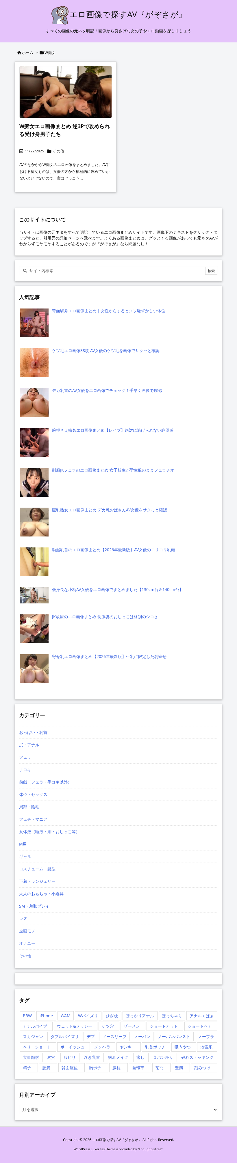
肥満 (46, 1067)
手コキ (25, 769)
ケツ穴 (108, 1026)
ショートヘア (200, 1026)
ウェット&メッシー (74, 1026)
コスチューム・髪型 (37, 869)
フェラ (25, 757)
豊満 (179, 1067)
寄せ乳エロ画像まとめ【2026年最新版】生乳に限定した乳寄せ (109, 656)
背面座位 (70, 1067)
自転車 (138, 1067)
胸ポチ (95, 1067)
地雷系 (206, 1047)
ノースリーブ (114, 1036)
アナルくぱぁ (202, 1015)
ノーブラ (206, 1036)
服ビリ (70, 1057)
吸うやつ (183, 1047)
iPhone (46, 1015)
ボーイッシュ (72, 1047)
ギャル (25, 856)
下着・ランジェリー (37, 881)
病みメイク (118, 1057)
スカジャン (33, 1036)
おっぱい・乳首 (33, 732)
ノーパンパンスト (174, 1036)
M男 (23, 844)
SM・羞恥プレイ (34, 906)
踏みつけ (202, 1067)
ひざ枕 (112, 1015)
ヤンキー (128, 1047)
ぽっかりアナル (140, 1015)
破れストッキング (197, 1057)
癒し (140, 1057)
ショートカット (164, 1026)
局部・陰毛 (29, 806)
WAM (66, 1015)
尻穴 (51, 1057)
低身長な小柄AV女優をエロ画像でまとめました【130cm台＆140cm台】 (117, 589)
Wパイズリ (88, 1015)
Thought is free (150, 1149)
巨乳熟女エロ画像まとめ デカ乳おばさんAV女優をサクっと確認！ (111, 510)
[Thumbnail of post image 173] (65, 92)
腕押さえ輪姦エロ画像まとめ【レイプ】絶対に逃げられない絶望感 (112, 430)
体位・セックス (33, 794)
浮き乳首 (92, 1057)
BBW (27, 1015)
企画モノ (27, 931)
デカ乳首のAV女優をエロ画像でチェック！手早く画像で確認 (107, 390)
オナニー (27, 943)
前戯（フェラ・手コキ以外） (45, 782)
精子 (27, 1067)
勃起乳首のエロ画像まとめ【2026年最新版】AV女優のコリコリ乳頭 (113, 549)
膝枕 (116, 1067)
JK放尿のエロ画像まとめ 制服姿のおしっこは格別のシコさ (105, 616)
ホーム (27, 52)
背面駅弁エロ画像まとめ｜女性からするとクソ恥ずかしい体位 (108, 310)
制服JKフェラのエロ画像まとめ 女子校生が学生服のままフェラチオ (113, 470)
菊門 (159, 1067)
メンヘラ (102, 1047)
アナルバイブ (35, 1026)
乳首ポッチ (155, 1047)
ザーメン (132, 1026)
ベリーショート (37, 1047)
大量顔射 (31, 1057)
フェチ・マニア (33, 819)
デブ (91, 1036)
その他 (58, 151)
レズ (23, 918)
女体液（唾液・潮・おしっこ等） (49, 831)
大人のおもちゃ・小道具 (41, 893)
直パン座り (163, 1057)
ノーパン (142, 1036)
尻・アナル (29, 744)
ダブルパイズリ (65, 1036)
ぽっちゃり (172, 1015)
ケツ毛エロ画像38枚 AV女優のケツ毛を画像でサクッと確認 (106, 350)
